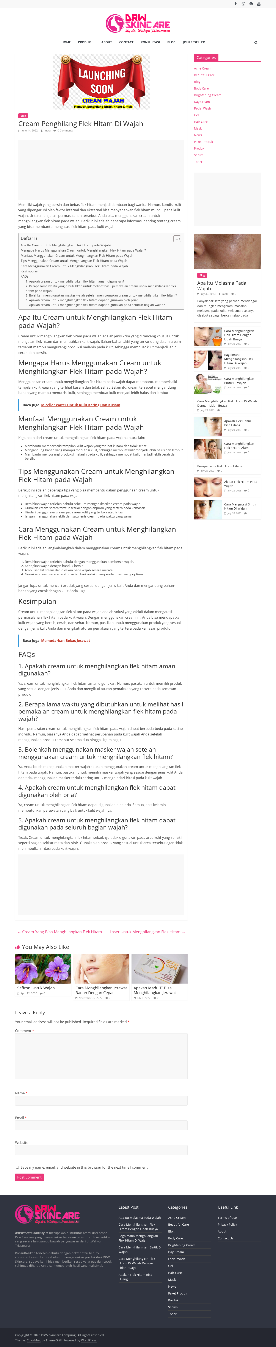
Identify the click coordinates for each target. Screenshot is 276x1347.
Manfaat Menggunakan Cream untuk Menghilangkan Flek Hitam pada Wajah (77, 255)
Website (21, 1142)
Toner (198, 162)
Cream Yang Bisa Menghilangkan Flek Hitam (59, 931)
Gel (196, 115)
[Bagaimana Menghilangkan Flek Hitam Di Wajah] (208, 353)
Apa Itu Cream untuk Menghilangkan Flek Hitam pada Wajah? (66, 245)
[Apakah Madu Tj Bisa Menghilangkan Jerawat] (160, 956)
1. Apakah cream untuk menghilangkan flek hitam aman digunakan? (75, 281)
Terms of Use (227, 1218)
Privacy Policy (227, 1224)
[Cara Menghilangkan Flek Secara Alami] (208, 442)
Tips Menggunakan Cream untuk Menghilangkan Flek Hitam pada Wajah (74, 260)
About (106, 42)
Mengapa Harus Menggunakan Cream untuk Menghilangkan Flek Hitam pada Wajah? (83, 250)
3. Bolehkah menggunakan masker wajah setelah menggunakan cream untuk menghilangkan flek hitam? (101, 295)
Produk (84, 42)
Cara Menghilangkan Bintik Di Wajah (239, 381)
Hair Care (201, 122)
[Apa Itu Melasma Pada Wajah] (227, 236)
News (198, 135)
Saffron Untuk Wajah (36, 987)
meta (47, 130)
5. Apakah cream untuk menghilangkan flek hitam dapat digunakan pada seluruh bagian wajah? (95, 305)
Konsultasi (150, 42)
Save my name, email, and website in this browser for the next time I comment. (85, 1167)
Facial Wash (202, 108)
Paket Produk (203, 142)
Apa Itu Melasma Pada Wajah (221, 286)
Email (21, 1117)
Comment (24, 1030)
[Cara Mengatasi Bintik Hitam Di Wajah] (208, 502)
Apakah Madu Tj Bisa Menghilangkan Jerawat (155, 990)
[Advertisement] (101, 170)
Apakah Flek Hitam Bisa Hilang (237, 423)
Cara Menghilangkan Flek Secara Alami (239, 446)
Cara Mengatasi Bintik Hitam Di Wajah (240, 506)
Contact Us (225, 1238)
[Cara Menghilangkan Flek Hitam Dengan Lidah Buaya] (208, 329)
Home (66, 42)
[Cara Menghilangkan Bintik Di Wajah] (208, 377)
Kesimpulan (29, 271)
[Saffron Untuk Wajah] (43, 956)
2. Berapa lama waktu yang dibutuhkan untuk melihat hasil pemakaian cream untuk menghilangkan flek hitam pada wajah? (101, 288)
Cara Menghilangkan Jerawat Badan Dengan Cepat (101, 990)
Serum (199, 155)
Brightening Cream (207, 95)
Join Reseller (194, 42)
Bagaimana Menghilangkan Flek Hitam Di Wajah (238, 359)
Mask (198, 128)
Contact (126, 42)
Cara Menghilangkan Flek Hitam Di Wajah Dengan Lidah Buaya (137, 1263)
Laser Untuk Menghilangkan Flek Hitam (147, 931)
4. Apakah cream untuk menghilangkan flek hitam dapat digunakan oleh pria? (82, 300)
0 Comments (65, 130)
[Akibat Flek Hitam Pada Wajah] (208, 480)
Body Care (201, 88)
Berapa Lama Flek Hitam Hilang (219, 466)
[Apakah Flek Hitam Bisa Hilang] (208, 419)
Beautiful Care (204, 75)
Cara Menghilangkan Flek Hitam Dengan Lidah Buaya (239, 335)
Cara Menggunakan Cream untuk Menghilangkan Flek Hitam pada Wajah (74, 266)
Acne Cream (203, 68)
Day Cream (202, 102)
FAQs (24, 276)
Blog (171, 42)
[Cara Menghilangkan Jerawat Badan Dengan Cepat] (101, 956)
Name (21, 1093)
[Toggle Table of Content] (175, 239)
